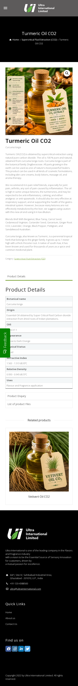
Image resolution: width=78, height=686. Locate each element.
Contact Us (11, 624)
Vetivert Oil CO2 (39, 497)
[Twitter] (27, 649)
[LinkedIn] (21, 649)
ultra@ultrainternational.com (25, 588)
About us (10, 618)
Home (8, 612)
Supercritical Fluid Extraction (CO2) (30, 258)
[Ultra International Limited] (39, 7)
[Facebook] (8, 649)
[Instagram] (15, 649)
